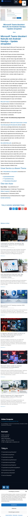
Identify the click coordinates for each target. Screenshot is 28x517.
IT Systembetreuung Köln (7, 457)
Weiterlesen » (3, 255)
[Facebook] (4, 487)
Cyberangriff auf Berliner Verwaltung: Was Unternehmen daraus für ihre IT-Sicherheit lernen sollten (12, 245)
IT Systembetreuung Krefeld (8, 470)
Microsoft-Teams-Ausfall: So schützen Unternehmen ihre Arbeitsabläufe (11, 366)
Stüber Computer (5, 191)
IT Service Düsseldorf (6, 475)
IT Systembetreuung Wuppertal (8, 465)
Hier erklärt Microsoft (6, 143)
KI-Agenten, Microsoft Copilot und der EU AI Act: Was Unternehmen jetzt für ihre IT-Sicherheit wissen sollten (13, 335)
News (14, 32)
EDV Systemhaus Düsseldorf (8, 472)
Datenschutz (15, 515)
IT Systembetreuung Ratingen (8, 462)
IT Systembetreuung (8, 178)
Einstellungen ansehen (14, 512)
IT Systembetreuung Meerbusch (9, 459)
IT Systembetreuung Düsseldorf (8, 452)
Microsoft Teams (5, 101)
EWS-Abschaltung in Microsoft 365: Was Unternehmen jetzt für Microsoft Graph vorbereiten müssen (12, 276)
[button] (26, 491)
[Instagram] (7, 487)
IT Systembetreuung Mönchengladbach (10, 467)
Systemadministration (8, 176)
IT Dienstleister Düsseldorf (10, 181)
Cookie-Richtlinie (9, 515)
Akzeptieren (14, 504)
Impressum (20, 515)
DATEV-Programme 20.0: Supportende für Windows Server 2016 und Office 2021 (12, 396)
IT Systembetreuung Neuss (7, 454)
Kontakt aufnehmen (5, 197)
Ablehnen (14, 508)
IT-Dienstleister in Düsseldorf (9, 171)
